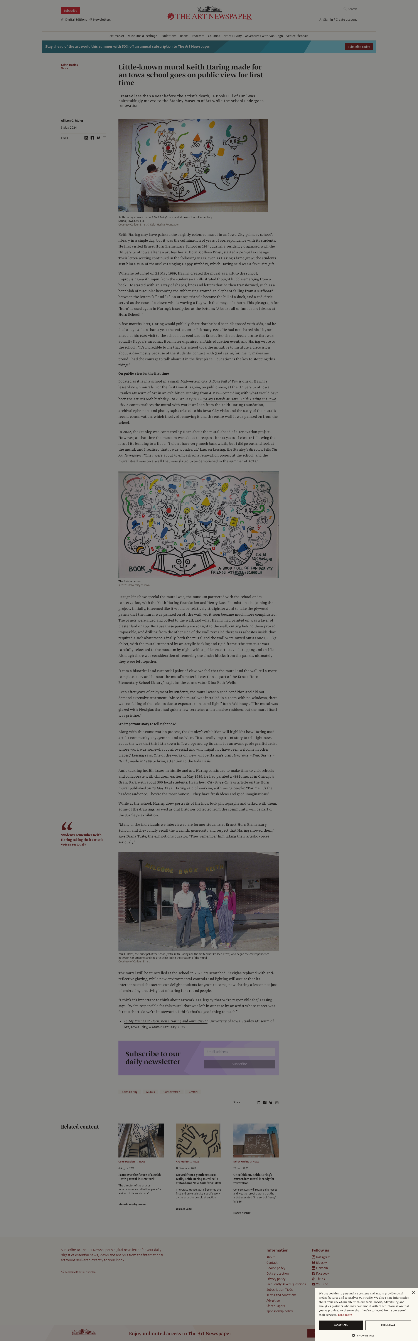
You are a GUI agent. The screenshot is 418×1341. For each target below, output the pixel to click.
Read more (345, 1315)
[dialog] (366, 1314)
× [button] (413, 1292)
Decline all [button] (388, 1325)
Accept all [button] (341, 1324)
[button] (365, 1335)
